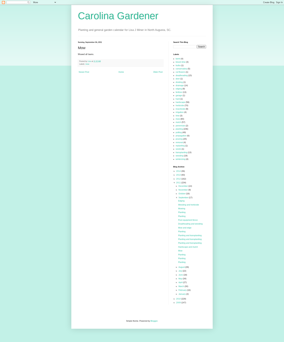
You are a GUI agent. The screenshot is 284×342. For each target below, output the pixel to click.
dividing (179, 82)
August (181, 267)
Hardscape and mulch (188, 247)
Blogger (154, 321)
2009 (178, 302)
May (180, 279)
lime (177, 116)
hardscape (180, 102)
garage (179, 95)
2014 (178, 171)
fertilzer (179, 92)
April (180, 282)
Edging (181, 201)
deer (178, 79)
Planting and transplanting (190, 235)
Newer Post (84, 72)
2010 (178, 299)
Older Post (158, 72)
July (180, 271)
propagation (181, 136)
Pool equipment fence (188, 220)
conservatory (181, 69)
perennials (180, 126)
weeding (179, 156)
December (183, 186)
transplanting (181, 152)
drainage (180, 85)
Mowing (181, 208)
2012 (178, 179)
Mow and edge (184, 228)
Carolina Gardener (118, 15)
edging (179, 89)
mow (87, 64)
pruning (179, 139)
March (181, 286)
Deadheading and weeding (190, 224)
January (182, 294)
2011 (178, 183)
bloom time (181, 62)
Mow (180, 251)
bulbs (178, 65)
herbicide (180, 105)
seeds (178, 149)
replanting (180, 146)
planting (179, 129)
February (182, 290)
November (183, 190)
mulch (178, 122)
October (182, 193)
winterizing (180, 159)
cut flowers (180, 72)
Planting (182, 212)
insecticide (180, 109)
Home (121, 72)
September (183, 197)
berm (178, 59)
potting (179, 132)
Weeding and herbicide (188, 205)
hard (178, 99)
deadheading (182, 75)
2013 (178, 175)
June (180, 275)
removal (179, 142)
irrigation (180, 112)
